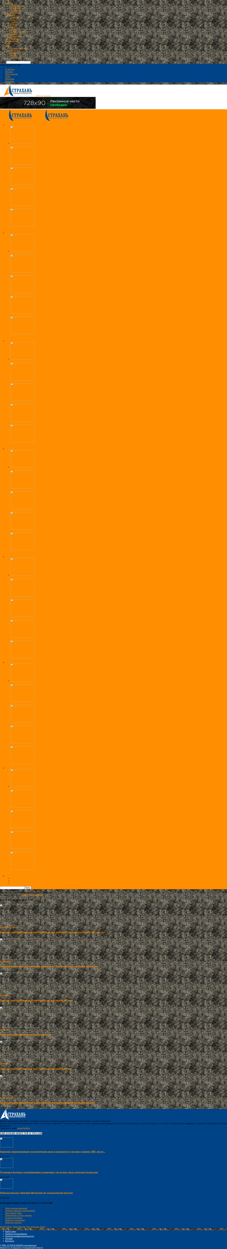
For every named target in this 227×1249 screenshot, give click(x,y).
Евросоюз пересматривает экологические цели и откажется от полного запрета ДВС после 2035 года (56, 789)
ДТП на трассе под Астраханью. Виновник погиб (33, 228)
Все (12, 230)
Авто (7, 46)
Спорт (8, 43)
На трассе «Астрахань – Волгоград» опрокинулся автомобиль (38, 207)
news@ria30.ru (23, 1128)
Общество (9, 15)
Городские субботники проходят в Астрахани (31, 145)
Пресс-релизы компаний (16, 1208)
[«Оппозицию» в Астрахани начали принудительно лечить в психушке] (22, 400)
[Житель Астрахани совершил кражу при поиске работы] (22, 637)
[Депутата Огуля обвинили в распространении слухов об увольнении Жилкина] (22, 442)
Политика (9, 27)
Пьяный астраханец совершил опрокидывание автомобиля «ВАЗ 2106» (43, 619)
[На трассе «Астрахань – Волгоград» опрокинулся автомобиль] (22, 205)
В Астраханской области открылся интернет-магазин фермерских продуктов (45, 511)
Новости (9, 3)
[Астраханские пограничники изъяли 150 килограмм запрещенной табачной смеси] (22, 164)
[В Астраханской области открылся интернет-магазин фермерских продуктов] (22, 508)
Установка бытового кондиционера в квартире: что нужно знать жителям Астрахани (49, 966)
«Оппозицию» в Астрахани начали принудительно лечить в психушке (42, 403)
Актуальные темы (13, 1213)
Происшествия (12, 41)
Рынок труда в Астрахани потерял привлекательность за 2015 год (40, 531)
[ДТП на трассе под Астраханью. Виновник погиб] (22, 226)
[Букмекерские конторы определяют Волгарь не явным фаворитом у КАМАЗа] (22, 681)
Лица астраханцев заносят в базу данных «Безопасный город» (38, 274)
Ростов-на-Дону (18, 5)
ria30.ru (3, 937)
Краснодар (15, 13)
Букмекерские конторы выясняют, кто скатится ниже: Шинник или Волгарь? (45, 765)
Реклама (14, 39)
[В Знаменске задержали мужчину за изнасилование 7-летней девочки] (22, 596)
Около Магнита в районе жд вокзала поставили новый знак (37, 871)
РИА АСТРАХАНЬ (11, 1245)
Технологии (16, 58)
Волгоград (15, 8)
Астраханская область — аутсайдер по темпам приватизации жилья (41, 187)
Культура (15, 53)
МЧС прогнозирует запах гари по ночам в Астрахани (35, 315)
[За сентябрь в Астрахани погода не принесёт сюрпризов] (22, 292)
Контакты (9, 81)
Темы (7, 76)
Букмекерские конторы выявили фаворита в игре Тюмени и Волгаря (41, 745)
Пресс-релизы (11, 74)
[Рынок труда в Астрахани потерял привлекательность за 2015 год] (22, 529)
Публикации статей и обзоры (18, 1215)
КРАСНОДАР (19, 1227)
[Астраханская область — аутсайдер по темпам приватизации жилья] (22, 184)
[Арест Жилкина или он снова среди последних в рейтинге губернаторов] (22, 380)
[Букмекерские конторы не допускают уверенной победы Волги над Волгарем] (22, 701)
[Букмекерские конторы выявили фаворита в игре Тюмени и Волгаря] (22, 742)
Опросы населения (13, 1218)
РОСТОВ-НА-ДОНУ (36, 1227)
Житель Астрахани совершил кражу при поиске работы (36, 639)
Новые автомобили (19, 48)
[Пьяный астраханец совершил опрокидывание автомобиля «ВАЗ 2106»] (22, 616)
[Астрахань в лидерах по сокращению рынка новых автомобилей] (22, 848)
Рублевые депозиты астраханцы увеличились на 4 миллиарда (38, 469)
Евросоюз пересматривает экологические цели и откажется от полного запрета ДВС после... (52, 932)
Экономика (10, 34)
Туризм (14, 22)
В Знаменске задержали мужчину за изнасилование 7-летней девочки (42, 598)
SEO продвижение (28, 1245)
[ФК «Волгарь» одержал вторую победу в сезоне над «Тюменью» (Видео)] (22, 722)
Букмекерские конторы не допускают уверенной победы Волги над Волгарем (46, 704)
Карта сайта (10, 1231)
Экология (15, 17)
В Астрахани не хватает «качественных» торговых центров (37, 552)
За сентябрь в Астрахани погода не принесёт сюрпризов (36, 295)
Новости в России (13, 1222)
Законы (14, 29)
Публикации (5, 961)
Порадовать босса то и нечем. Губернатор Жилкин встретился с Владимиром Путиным (50, 423)
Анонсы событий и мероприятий (20, 1211)
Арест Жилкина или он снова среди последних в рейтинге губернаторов (43, 382)
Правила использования (16, 1234)
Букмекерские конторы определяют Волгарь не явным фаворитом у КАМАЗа (45, 683)
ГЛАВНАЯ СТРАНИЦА (32, 895)
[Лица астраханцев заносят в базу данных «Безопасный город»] (22, 272)
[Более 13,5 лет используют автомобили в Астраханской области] (22, 827)
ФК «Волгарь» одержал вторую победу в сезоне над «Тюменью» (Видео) (43, 724)
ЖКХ (13, 20)
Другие (8, 50)
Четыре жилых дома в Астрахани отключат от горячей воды (38, 336)
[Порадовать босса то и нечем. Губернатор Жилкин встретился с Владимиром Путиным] (22, 421)
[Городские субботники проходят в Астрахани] (22, 143)
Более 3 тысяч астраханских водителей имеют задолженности (38, 809)
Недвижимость (17, 36)
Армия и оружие (18, 32)
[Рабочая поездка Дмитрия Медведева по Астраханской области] (22, 359)
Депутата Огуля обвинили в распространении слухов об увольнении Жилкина (46, 444)
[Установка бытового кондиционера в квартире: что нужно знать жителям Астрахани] (19, 959)
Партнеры (9, 79)
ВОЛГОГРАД (6, 1227)
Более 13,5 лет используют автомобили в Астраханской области (39, 830)
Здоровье (15, 24)
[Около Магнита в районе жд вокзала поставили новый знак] (22, 869)
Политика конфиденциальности (19, 1236)
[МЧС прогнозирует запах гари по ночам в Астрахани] (22, 313)
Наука (13, 55)
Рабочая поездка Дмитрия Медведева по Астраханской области (39, 361)
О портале (9, 69)
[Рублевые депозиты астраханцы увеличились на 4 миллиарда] (22, 467)
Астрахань (15, 10)
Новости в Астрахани (15, 1220)
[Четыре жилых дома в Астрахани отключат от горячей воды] (22, 334)
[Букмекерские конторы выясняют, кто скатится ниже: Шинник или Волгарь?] (22, 763)
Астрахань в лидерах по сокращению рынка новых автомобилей (40, 850)
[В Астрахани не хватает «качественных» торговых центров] (22, 550)
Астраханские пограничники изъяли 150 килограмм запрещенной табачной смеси (47, 166)
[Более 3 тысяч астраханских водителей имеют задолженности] (22, 807)
